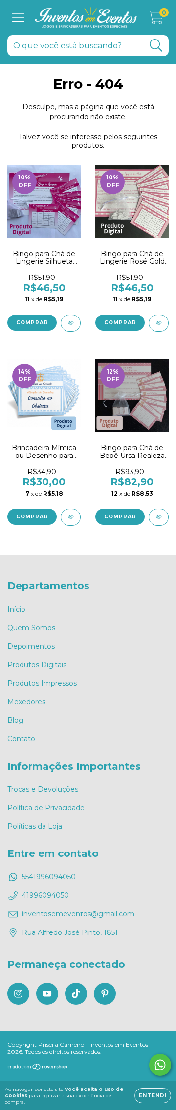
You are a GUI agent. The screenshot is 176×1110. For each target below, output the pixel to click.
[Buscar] (156, 45)
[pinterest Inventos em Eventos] (105, 994)
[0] (156, 20)
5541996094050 (49, 876)
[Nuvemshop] (37, 1067)
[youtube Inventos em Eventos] (47, 994)
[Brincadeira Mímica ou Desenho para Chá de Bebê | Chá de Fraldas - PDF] (71, 517)
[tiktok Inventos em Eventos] (76, 994)
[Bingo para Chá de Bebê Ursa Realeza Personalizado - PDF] (159, 517)
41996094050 (45, 895)
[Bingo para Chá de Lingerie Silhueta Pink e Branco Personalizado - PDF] (71, 323)
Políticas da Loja (34, 826)
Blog (15, 720)
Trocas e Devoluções (42, 789)
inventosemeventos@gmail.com (78, 914)
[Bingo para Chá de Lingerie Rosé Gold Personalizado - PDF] (159, 323)
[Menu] (18, 17)
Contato (21, 738)
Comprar (32, 322)
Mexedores (26, 701)
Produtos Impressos (42, 683)
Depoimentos (31, 646)
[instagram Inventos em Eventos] (18, 994)
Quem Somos (31, 627)
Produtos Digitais (36, 664)
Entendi (153, 1095)
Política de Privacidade (46, 807)
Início (16, 609)
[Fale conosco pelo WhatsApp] (160, 1065)
